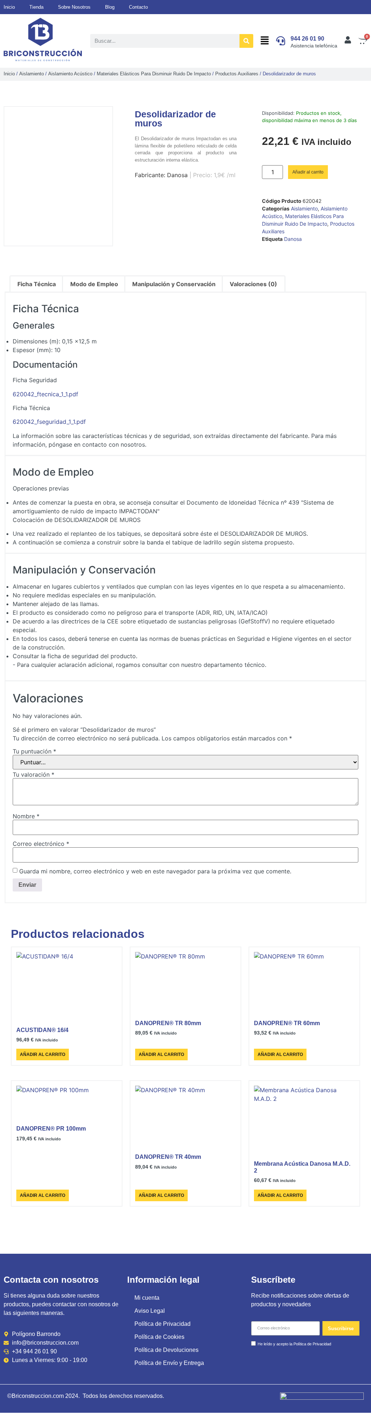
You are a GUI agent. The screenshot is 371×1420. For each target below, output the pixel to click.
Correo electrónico (41, 844)
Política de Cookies (159, 1337)
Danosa (293, 239)
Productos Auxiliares (236, 73)
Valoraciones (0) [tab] (253, 284)
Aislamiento (31, 73)
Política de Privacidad (162, 1324)
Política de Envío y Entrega (169, 1363)
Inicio (9, 73)
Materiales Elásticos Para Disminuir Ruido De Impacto (154, 73)
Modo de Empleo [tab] (94, 284)
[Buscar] (246, 41)
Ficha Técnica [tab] (36, 284)
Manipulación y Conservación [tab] (174, 284)
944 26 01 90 (307, 39)
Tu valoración (33, 774)
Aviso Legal (149, 1311)
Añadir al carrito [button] (42, 1054)
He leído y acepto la (294, 1344)
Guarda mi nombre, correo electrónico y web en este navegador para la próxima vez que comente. (155, 871)
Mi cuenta (146, 1298)
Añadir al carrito (308, 172)
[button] (264, 41)
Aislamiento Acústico (70, 73)
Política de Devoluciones (166, 1350)
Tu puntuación (34, 751)
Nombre (26, 816)
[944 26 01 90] (280, 40)
